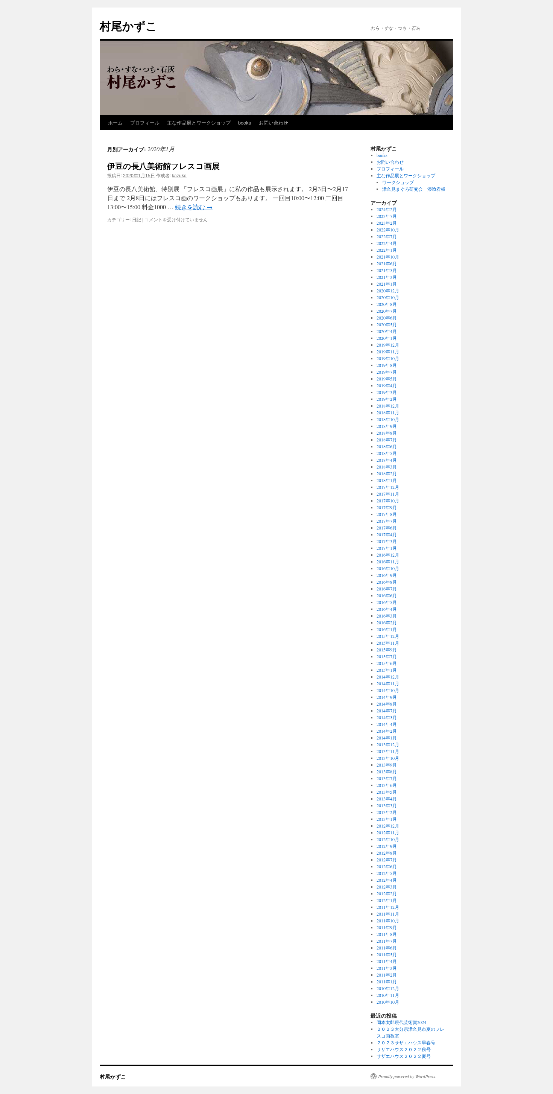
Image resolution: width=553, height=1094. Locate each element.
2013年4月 (387, 799)
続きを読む (194, 207)
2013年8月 (387, 771)
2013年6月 (387, 785)
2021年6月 (387, 263)
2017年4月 (387, 534)
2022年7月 (387, 236)
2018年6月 (387, 446)
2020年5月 (387, 324)
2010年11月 (388, 995)
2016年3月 (387, 616)
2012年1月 (387, 900)
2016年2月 (387, 622)
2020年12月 (388, 291)
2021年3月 (387, 277)
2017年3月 (387, 541)
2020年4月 (387, 331)
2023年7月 (387, 216)
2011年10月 (388, 920)
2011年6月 (387, 948)
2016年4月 (387, 609)
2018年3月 (387, 467)
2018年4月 (387, 460)
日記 (136, 219)
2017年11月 (388, 494)
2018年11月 (388, 412)
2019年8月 (387, 365)
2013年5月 (387, 792)
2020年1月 (387, 338)
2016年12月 (388, 555)
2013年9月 (387, 765)
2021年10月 (388, 257)
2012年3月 (387, 887)
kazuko (179, 175)
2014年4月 (387, 724)
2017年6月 (387, 528)
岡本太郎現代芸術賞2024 (401, 1022)
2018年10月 (388, 419)
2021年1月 (387, 284)
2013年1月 (387, 819)
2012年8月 (387, 853)
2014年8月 (387, 704)
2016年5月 (387, 602)
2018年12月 (388, 406)
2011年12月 (388, 907)
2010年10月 (388, 1002)
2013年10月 (388, 758)
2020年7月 (387, 311)
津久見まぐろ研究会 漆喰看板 (413, 189)
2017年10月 (388, 501)
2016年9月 (387, 575)
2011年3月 (387, 968)
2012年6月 (387, 866)
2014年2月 (387, 731)
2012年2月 (387, 893)
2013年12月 (388, 744)
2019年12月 (388, 345)
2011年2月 (387, 975)
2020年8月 (387, 304)
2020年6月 (387, 318)
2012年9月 (387, 846)
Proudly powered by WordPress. (407, 1076)
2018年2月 (387, 473)
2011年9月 (387, 927)
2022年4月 (387, 243)
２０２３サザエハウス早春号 (406, 1042)
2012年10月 (388, 839)
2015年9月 (387, 650)
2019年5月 (387, 379)
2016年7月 (387, 589)
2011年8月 (387, 934)
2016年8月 (387, 582)
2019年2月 (387, 399)
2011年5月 (387, 954)
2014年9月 (387, 697)
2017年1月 (387, 548)
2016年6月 (387, 595)
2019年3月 (387, 392)
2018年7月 (387, 440)
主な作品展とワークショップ (199, 122)
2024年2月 (387, 209)
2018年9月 (387, 426)
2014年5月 (387, 717)
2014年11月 (388, 683)
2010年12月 (388, 988)
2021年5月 (387, 270)
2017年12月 (388, 487)
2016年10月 (388, 568)
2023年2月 (387, 223)
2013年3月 (387, 805)
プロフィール (145, 122)
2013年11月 (388, 751)
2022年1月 (387, 250)
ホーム (115, 122)
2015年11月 (388, 643)
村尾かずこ (128, 25)
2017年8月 (387, 514)
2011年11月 (388, 914)
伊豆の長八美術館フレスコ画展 (163, 165)
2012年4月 (387, 880)
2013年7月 (387, 778)
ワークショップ (398, 182)
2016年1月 (387, 629)
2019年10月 (388, 358)
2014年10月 (388, 690)
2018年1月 (387, 480)
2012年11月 (388, 832)
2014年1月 (387, 738)
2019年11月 (388, 351)
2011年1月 (387, 981)
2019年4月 (387, 385)
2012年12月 (388, 826)
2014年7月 (387, 711)
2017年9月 (387, 507)
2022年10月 (388, 230)
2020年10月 (388, 297)
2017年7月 (387, 521)
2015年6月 (387, 663)
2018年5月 (387, 453)
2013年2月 (387, 812)
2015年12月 (388, 636)
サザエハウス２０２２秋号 (404, 1049)
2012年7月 (387, 860)
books (244, 122)
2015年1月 (387, 670)
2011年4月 (387, 961)
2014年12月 (388, 677)
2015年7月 (387, 656)
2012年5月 (387, 873)
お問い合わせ (273, 122)
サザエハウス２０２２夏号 (404, 1056)
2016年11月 (388, 561)
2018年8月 (387, 433)
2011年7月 (387, 941)
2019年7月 (387, 372)
